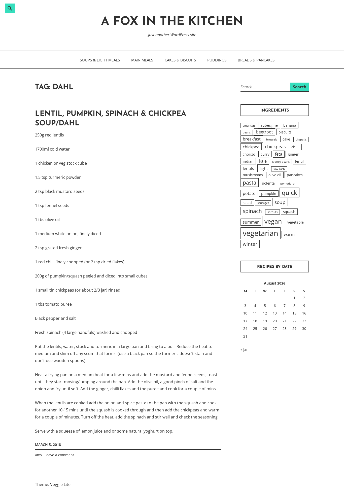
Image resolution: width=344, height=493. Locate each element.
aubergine (269, 125)
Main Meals (142, 59)
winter (250, 243)
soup (280, 202)
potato (249, 193)
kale (263, 161)
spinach (252, 211)
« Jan (244, 349)
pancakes (295, 174)
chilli (295, 147)
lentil (299, 161)
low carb (279, 169)
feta (278, 154)
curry (265, 154)
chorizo (249, 154)
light (264, 168)
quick (289, 192)
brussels (271, 139)
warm (289, 234)
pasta (249, 182)
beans (247, 132)
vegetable (295, 222)
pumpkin (268, 193)
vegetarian (260, 233)
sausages (263, 203)
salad (247, 202)
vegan (273, 221)
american (249, 125)
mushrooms (253, 174)
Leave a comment (59, 454)
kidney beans (281, 161)
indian (248, 161)
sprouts (272, 212)
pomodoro (287, 183)
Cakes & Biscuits (180, 59)
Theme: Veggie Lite (53, 484)
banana (289, 125)
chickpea (251, 147)
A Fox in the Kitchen (172, 22)
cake (286, 139)
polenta (268, 183)
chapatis (301, 139)
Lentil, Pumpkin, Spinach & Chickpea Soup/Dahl (110, 118)
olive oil (274, 174)
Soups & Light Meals (100, 59)
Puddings (216, 59)
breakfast (252, 139)
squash (289, 211)
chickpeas (275, 147)
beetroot (264, 132)
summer (251, 222)
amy (38, 454)
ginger (293, 154)
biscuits (285, 132)
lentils (248, 168)
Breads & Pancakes (256, 59)
